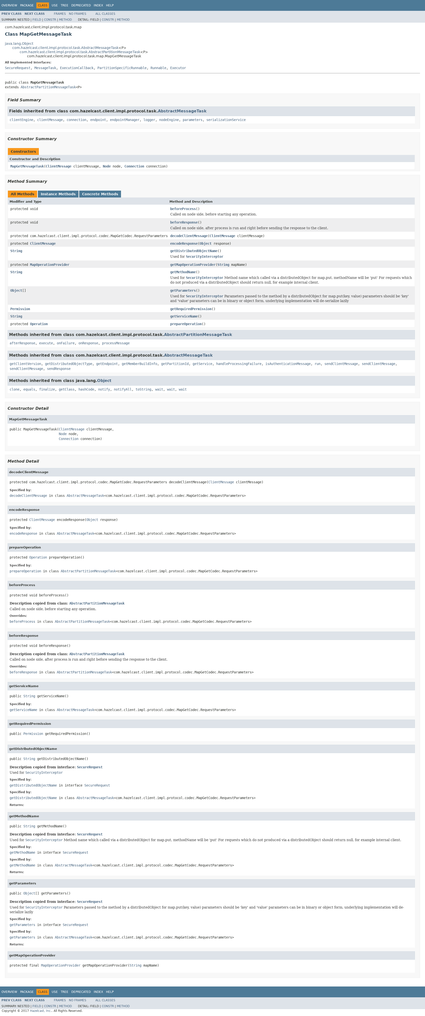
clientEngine (21, 120)
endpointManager (124, 120)
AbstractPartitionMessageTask (48, 87)
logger (149, 120)
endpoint (98, 120)
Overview (9, 5)
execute (46, 343)
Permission (20, 309)
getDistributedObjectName (193, 251)
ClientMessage (58, 166)
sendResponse (59, 369)
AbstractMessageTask (182, 111)
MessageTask (45, 68)
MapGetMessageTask (27, 166)
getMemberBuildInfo (139, 364)
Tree (64, 5)
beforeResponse (184, 222)
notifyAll (123, 389)
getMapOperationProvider (192, 265)
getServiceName (184, 316)
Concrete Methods (100, 194)
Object (206, 243)
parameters (192, 120)
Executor (178, 68)
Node (107, 166)
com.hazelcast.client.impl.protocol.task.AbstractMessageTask (65, 48)
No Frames (77, 13)
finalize (47, 389)
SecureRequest (17, 68)
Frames (60, 13)
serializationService (226, 120)
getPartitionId (175, 364)
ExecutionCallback (76, 68)
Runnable (158, 68)
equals (29, 389)
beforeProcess (183, 209)
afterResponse (22, 343)
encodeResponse (184, 243)
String (16, 251)
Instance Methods (58, 194)
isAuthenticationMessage (288, 364)
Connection (134, 166)
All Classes (105, 13)
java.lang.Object (19, 43)
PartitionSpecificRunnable (122, 68)
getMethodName (183, 272)
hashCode (86, 389)
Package (27, 5)
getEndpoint (107, 364)
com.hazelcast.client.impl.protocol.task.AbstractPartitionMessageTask (80, 52)
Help (110, 5)
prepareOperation (186, 324)
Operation (39, 324)
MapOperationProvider (49, 265)
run (317, 364)
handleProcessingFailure (238, 364)
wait (159, 389)
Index (98, 5)
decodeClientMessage (189, 236)
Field (36, 19)
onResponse (88, 343)
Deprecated (81, 5)
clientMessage (50, 120)
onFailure (66, 343)
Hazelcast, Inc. (41, 1011)
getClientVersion (25, 364)
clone (14, 389)
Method (65, 19)
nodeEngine (169, 120)
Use (55, 5)
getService (202, 364)
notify (104, 389)
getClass (67, 389)
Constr (50, 19)
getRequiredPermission (191, 309)
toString (143, 389)
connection (76, 120)
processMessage (116, 343)
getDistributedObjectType (68, 364)
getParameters (183, 290)
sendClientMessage (341, 364)
